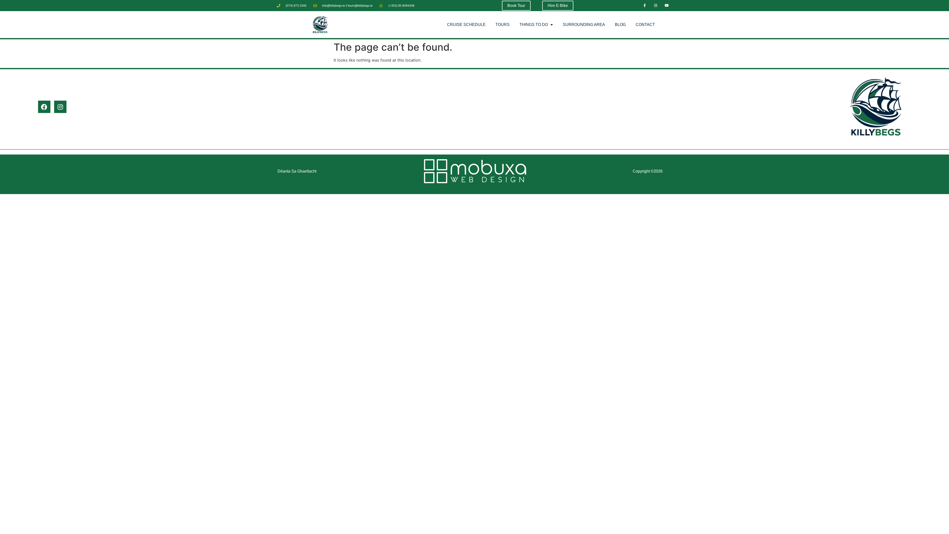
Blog (620, 24)
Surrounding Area (584, 24)
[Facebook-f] (644, 5)
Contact (645, 24)
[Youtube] (666, 5)
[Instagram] (655, 5)
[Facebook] (44, 107)
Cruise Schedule (466, 24)
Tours (503, 24)
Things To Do (533, 24)
